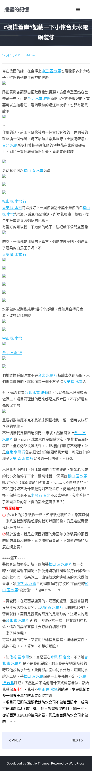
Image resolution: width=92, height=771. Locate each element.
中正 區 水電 (51, 71)
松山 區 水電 (33, 171)
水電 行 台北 (40, 495)
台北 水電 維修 (38, 98)
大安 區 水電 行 (14, 254)
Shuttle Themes (38, 763)
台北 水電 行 (12, 353)
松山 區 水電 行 (14, 201)
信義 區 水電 (19, 657)
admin (30, 55)
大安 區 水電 (12, 208)
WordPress (76, 763)
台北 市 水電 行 (18, 620)
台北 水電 (9, 145)
